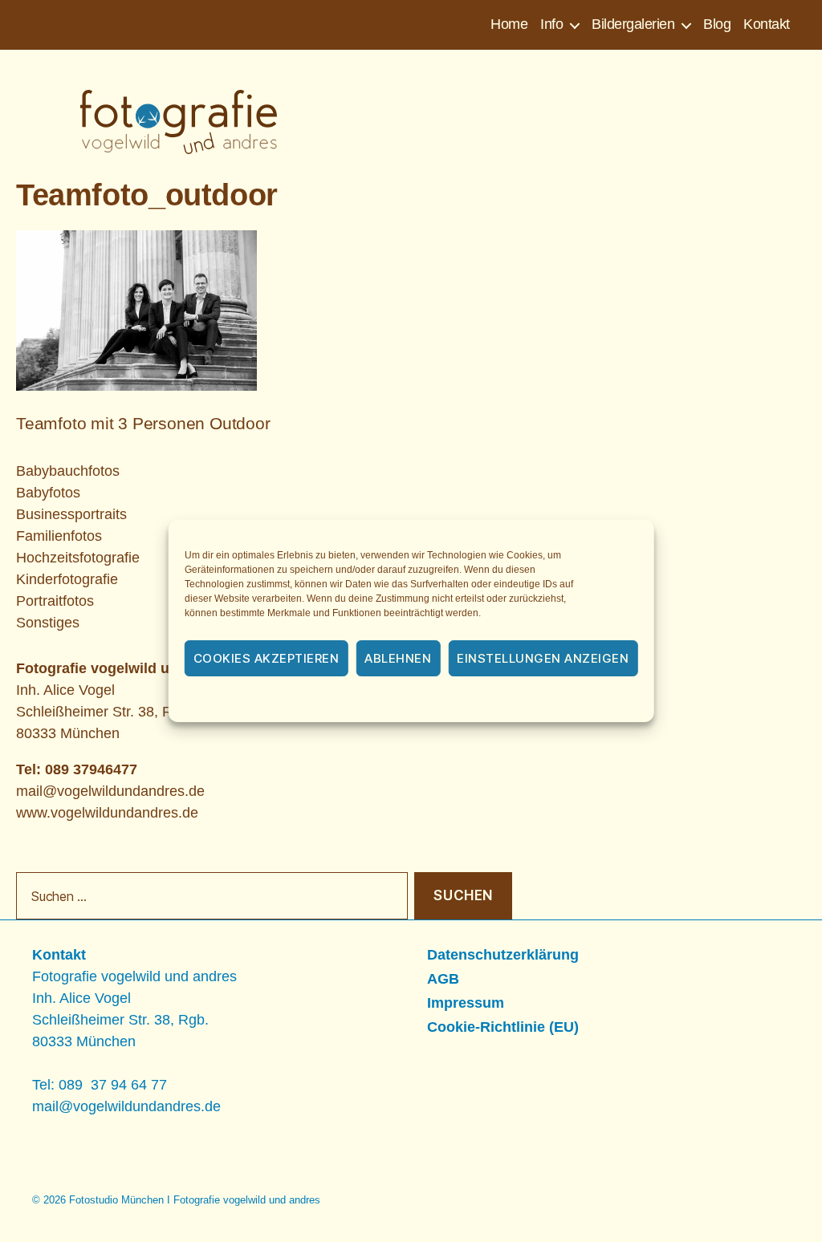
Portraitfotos (55, 601)
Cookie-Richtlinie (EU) (503, 1027)
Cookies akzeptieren (266, 658)
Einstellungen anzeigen (543, 658)
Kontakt (766, 24)
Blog (716, 24)
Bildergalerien (633, 24)
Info (551, 24)
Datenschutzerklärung (433, 700)
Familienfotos (59, 536)
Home (508, 24)
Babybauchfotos (68, 471)
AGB (443, 979)
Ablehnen (397, 658)
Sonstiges (47, 623)
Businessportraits (71, 514)
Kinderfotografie (67, 579)
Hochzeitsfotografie (78, 558)
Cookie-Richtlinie (322, 700)
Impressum (529, 700)
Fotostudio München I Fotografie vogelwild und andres (194, 1200)
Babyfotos (48, 493)
